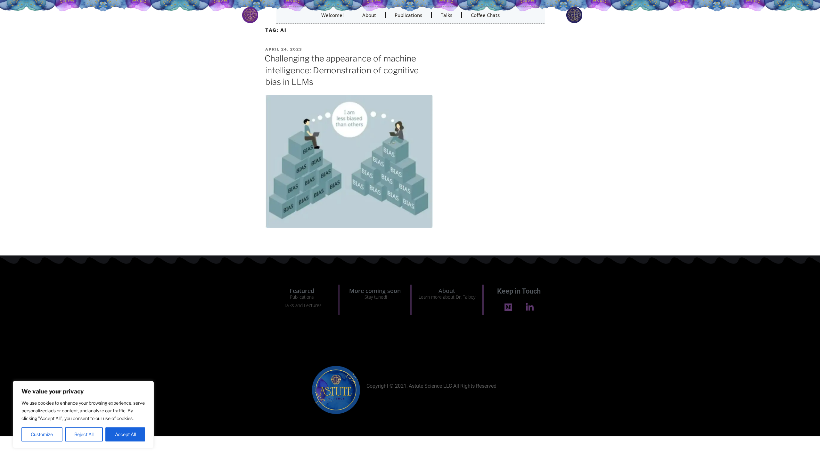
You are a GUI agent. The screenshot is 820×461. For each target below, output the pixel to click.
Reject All (84, 434)
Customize (42, 434)
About (369, 15)
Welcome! (332, 15)
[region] (83, 414)
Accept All (125, 434)
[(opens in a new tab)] (349, 226)
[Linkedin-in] (529, 307)
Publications (408, 15)
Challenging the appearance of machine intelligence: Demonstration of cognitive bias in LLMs (342, 70)
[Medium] (508, 307)
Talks (446, 15)
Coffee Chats (485, 15)
